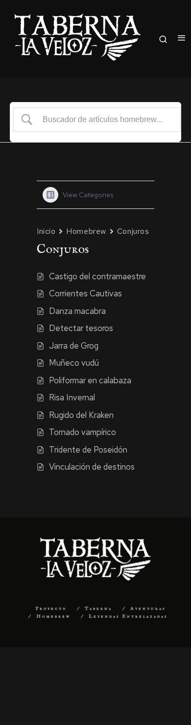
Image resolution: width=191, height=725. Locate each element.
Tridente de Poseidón (88, 449)
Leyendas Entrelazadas (128, 616)
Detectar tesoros (81, 328)
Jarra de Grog (73, 345)
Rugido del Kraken (81, 415)
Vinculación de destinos (92, 466)
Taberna (98, 608)
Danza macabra (77, 311)
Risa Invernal (72, 397)
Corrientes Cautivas (85, 293)
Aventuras (148, 608)
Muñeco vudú (74, 362)
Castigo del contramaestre (97, 276)
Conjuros (133, 231)
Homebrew (86, 231)
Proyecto (51, 608)
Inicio (46, 231)
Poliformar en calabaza (90, 380)
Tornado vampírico (82, 432)
